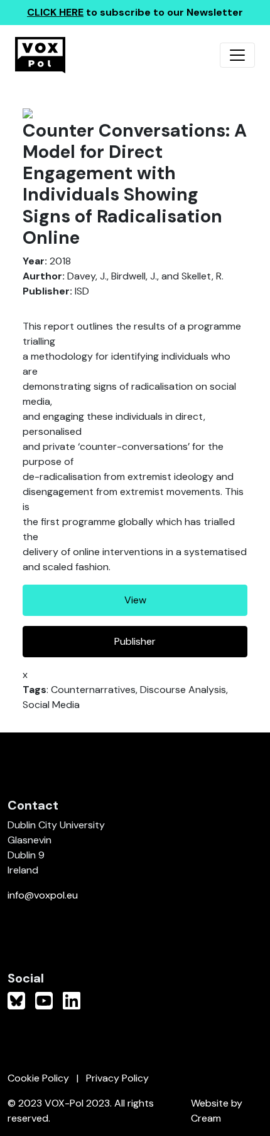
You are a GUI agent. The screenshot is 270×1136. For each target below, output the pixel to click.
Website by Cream (216, 1111)
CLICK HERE (55, 12)
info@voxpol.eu (43, 895)
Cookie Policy (38, 1078)
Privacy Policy (117, 1078)
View (135, 600)
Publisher (135, 641)
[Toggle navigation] (237, 55)
